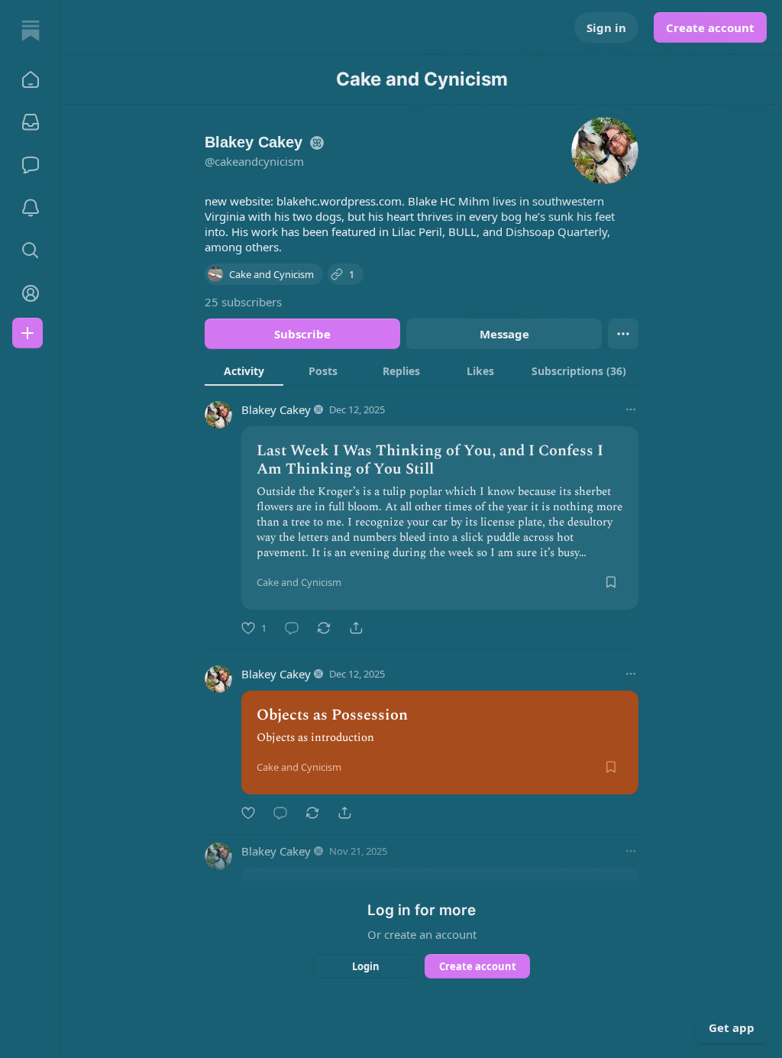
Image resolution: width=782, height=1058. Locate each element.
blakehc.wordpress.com (339, 201)
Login (366, 966)
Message (504, 333)
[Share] (356, 628)
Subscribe (302, 333)
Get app (732, 1027)
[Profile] (30, 293)
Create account (710, 27)
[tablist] (421, 370)
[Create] (27, 333)
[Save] (611, 582)
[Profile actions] (623, 334)
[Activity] (30, 207)
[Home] (30, 30)
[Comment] (292, 628)
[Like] (248, 813)
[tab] (244, 370)
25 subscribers (243, 301)
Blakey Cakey (276, 409)
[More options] (631, 409)
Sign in (606, 27)
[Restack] (324, 628)
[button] (30, 79)
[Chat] (30, 165)
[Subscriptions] (30, 122)
